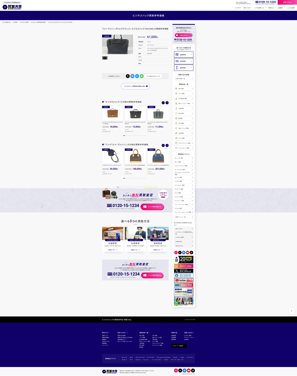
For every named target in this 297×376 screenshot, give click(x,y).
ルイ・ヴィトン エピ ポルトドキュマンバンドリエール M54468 (112, 122)
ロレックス (124, 357)
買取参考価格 (105, 337)
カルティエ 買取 (179, 197)
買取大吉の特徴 (121, 335)
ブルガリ (166, 359)
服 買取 (180, 118)
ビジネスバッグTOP (190, 319)
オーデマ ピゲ (150, 357)
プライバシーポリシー (189, 337)
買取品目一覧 (143, 333)
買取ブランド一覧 (180, 217)
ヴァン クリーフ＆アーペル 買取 (183, 212)
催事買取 (158, 243)
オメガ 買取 (178, 162)
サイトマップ (105, 345)
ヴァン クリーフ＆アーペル (177, 359)
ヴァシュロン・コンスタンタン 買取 (182, 173)
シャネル (182, 357)
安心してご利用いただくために (125, 341)
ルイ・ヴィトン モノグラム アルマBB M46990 (135, 165)
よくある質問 (291, 8)
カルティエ (138, 359)
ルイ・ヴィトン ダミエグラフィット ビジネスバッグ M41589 (60, 22)
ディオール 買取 (179, 189)
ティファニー (146, 359)
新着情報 (104, 343)
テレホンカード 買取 (183, 148)
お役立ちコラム (179, 246)
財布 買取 (181, 113)
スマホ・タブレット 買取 (184, 143)
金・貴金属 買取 (182, 98)
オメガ (131, 357)
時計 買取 (181, 89)
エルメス (175, 357)
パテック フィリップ (139, 357)
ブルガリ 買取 (178, 208)
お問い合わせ (184, 35)
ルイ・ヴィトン (190, 357)
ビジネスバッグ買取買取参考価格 (38, 22)
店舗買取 (112, 243)
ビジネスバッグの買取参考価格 (183, 233)
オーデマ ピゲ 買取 (180, 170)
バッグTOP (238, 8)
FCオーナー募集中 (178, 346)
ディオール (124, 359)
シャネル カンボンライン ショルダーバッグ (111, 165)
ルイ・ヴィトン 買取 (179, 185)
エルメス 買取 (178, 177)
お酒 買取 (181, 108)
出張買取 (135, 243)
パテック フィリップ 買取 (181, 166)
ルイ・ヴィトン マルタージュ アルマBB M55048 (158, 165)
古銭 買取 (181, 133)
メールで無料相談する (154, 207)
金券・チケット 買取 (183, 128)
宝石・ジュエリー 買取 (184, 103)
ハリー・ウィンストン (156, 359)
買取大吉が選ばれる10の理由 (125, 337)
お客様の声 (178, 241)
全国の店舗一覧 (180, 78)
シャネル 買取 (178, 181)
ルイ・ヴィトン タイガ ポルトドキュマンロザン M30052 (158, 122)
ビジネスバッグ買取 (24, 22)
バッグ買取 (15, 22)
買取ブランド (105, 335)
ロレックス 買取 (179, 158)
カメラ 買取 (181, 138)
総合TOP (105, 333)
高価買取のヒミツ (122, 339)
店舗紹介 (104, 339)
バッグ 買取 (181, 93)
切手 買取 (181, 123)
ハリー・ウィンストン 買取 (181, 204)
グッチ (131, 359)
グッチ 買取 (178, 193)
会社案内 (186, 339)
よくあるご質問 (179, 237)
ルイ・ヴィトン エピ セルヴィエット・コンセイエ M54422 (135, 122)
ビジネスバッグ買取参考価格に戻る (134, 86)
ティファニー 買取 (179, 201)
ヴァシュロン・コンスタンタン (163, 357)
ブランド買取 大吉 (6, 22)
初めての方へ (247, 8)
